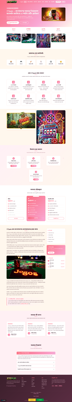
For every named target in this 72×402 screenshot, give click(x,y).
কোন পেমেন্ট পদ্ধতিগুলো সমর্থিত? (23, 362)
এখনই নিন (36, 218)
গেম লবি (35, 2)
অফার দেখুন (51, 252)
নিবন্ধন (63, 1)
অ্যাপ (43, 2)
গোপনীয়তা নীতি (44, 383)
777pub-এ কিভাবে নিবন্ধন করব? (23, 353)
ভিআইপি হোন (56, 218)
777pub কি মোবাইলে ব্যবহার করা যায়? (24, 365)
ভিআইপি (52, 2)
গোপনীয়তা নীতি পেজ (24, 303)
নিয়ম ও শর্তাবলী (44, 381)
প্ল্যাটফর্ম (46, 2)
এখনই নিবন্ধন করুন (13, 22)
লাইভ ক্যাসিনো (30, 2)
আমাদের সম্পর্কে (44, 380)
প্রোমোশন (39, 2)
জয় (49, 2)
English (21, 2)
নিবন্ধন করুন (14, 166)
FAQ (42, 386)
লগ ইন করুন (40, 399)
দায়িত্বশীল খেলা (44, 384)
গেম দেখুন (25, 22)
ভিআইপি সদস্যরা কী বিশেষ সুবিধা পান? (24, 369)
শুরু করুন (16, 218)
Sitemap (43, 388)
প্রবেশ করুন (58, 1)
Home (25, 2)
